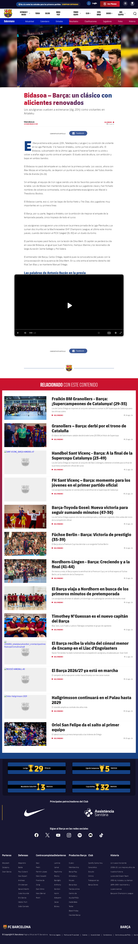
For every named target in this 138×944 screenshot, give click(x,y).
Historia (132, 21)
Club (87, 13)
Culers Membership (74, 865)
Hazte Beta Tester (73, 904)
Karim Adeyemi (57, 895)
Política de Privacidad (71, 935)
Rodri (38, 898)
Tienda (37, 13)
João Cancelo (23, 906)
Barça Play (58, 13)
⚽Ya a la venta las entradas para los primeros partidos (48, 4)
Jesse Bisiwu (56, 904)
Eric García (22, 898)
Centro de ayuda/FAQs (123, 935)
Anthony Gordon (57, 887)
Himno (91, 876)
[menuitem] (132, 3)
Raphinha (58, 872)
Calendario (44, 21)
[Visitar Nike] (34, 812)
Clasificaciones (91, 21)
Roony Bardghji (57, 878)
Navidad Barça (74, 915)
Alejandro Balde (22, 865)
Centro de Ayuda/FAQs (74, 895)
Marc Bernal (40, 893)
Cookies (84, 935)
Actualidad (29, 21)
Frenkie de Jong (40, 882)
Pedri (38, 867)
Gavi (37, 863)
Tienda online (74, 889)
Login (93, 3)
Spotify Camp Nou (95, 863)
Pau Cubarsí (23, 872)
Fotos (120, 21)
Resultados (73, 21)
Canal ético (92, 867)
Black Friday (73, 911)
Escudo (91, 872)
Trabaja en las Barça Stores (93, 882)
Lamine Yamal (57, 865)
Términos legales (55, 935)
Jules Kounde (23, 893)
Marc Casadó (41, 876)
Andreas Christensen (23, 882)
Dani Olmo (40, 889)
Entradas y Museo (73, 878)
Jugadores (107, 21)
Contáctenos (107, 935)
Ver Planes (111, 4)
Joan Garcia (6, 872)
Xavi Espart (22, 876)
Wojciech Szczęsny (5, 865)
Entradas (59, 21)
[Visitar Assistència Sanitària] (99, 812)
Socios (108, 13)
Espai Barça (99, 13)
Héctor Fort (22, 902)
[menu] (132, 3)
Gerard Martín (23, 889)
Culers (47, 13)
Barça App (73, 885)
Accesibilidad (95, 935)
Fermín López (41, 872)
